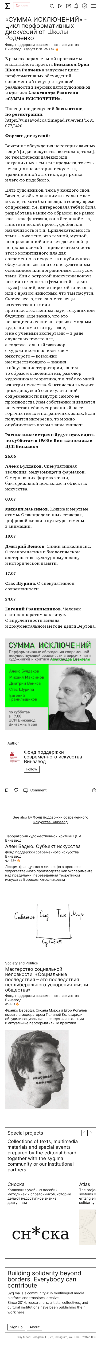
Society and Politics (21, 963)
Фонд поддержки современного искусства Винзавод (42, 46)
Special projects (25, 1133)
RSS (93, 1337)
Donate (22, 6)
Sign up (16, 1327)
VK (51, 1337)
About (34, 1327)
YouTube (74, 1337)
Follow (31, 769)
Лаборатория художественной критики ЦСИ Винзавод (43, 838)
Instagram (61, 1337)
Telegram (38, 1337)
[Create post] (68, 6)
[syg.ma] (7, 6)
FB (46, 1337)
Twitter (85, 1337)
